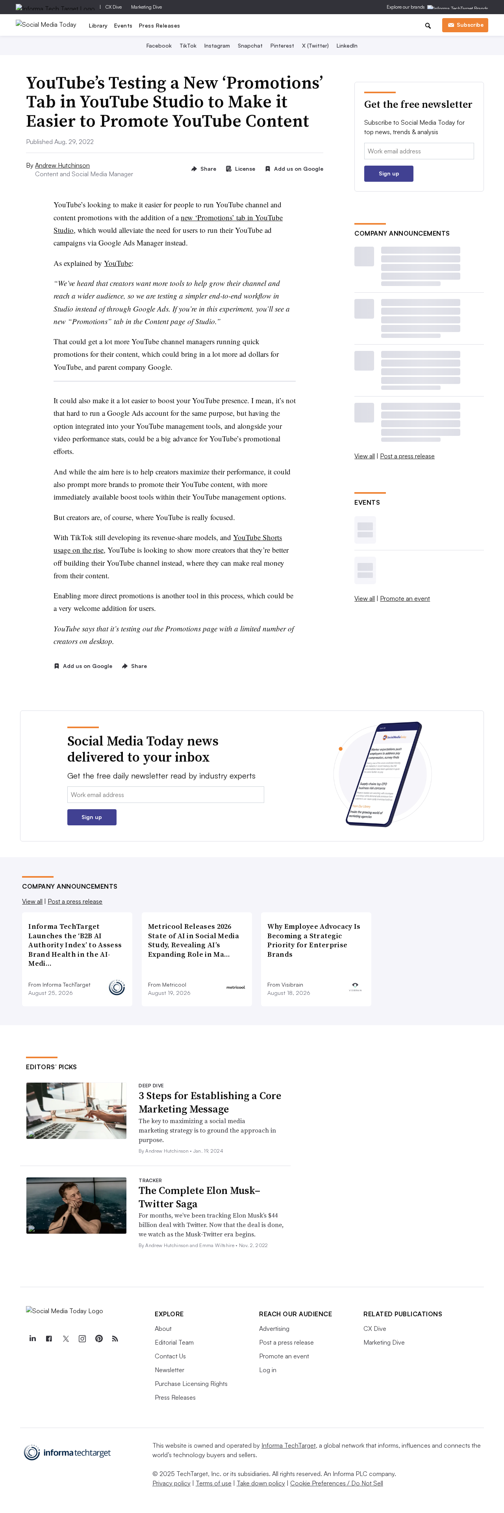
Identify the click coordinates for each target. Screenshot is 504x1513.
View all (364, 456)
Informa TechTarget (288, 1445)
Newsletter (169, 1370)
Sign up (389, 173)
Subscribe (470, 24)
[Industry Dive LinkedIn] (32, 1338)
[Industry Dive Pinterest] (98, 1338)
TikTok (188, 45)
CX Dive (114, 7)
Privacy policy (171, 1483)
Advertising (274, 1328)
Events (123, 25)
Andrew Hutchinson (62, 165)
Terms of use (214, 1483)
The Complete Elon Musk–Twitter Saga (199, 1197)
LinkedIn (347, 45)
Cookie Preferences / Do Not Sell (336, 1483)
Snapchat (250, 45)
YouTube (118, 263)
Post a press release (407, 456)
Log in (267, 1370)
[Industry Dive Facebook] (49, 1338)
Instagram (217, 45)
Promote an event (405, 598)
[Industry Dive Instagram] (82, 1338)
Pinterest (282, 45)
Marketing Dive (146, 7)
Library (98, 25)
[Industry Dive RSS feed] (115, 1338)
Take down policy (261, 1483)
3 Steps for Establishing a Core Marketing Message (210, 1102)
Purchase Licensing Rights (191, 1384)
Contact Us (170, 1356)
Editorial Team (174, 1342)
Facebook (159, 45)
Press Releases (159, 25)
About (163, 1328)
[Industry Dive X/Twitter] (65, 1338)
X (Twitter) (315, 45)
